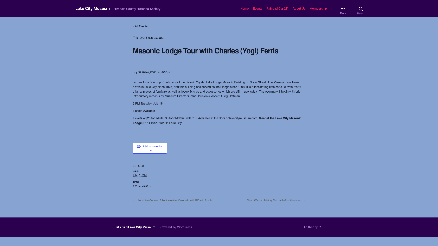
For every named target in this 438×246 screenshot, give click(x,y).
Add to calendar (153, 146)
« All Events (140, 26)
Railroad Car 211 (277, 8)
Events (257, 8)
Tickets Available (144, 110)
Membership (318, 8)
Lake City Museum (92, 8)
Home (245, 8)
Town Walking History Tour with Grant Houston (274, 200)
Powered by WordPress (175, 227)
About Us (299, 8)
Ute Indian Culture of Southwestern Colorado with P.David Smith (174, 200)
